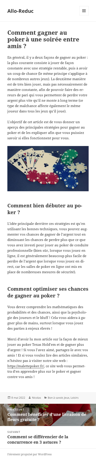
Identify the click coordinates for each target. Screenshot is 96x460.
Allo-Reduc (20, 10)
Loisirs (75, 398)
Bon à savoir (55, 398)
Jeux (66, 398)
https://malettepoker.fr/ (25, 366)
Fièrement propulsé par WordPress (29, 454)
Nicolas (36, 398)
